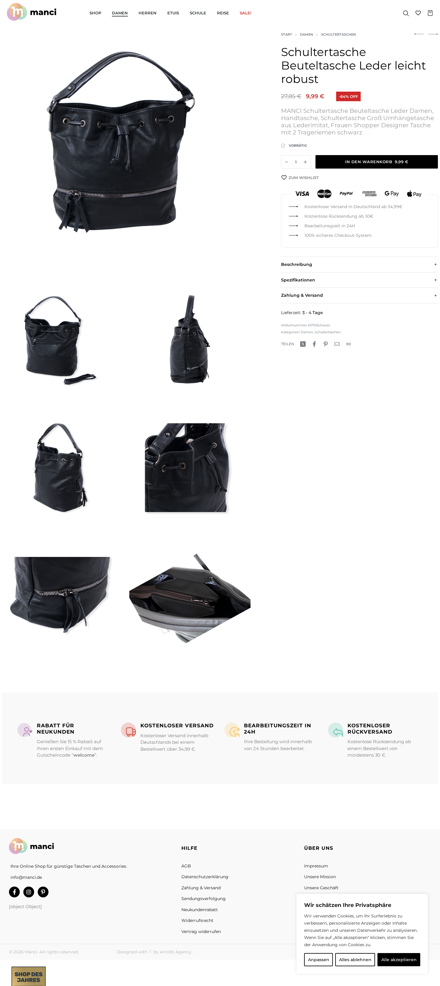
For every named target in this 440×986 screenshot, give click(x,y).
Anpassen (318, 959)
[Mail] (337, 344)
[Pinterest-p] (43, 892)
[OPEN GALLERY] (126, 157)
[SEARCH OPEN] (406, 12)
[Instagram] (28, 892)
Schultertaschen (338, 34)
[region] (362, 934)
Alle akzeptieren (399, 959)
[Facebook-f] (14, 892)
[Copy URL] (348, 344)
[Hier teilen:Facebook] (314, 344)
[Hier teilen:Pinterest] (325, 344)
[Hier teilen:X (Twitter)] (303, 344)
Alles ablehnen (355, 959)
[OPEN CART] (430, 13)
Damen (306, 34)
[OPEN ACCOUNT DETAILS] (418, 13)
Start (286, 34)
